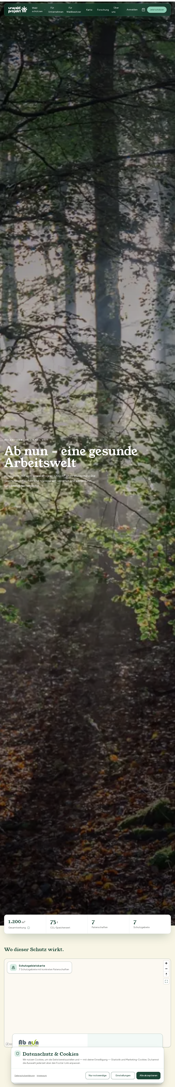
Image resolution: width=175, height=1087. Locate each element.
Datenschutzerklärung (25, 1075)
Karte (89, 9)
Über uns (115, 9)
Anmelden (132, 9)
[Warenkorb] (143, 9)
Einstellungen (123, 1075)
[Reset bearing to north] (166, 974)
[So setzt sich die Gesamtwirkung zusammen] (28, 927)
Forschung (103, 9)
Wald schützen (37, 9)
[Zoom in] (166, 963)
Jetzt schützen (157, 10)
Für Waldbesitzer (73, 9)
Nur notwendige (97, 1075)
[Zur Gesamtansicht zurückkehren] (166, 981)
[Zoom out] (166, 968)
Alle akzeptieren (148, 1075)
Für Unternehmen (55, 9)
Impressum (42, 1075)
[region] (87, 1003)
